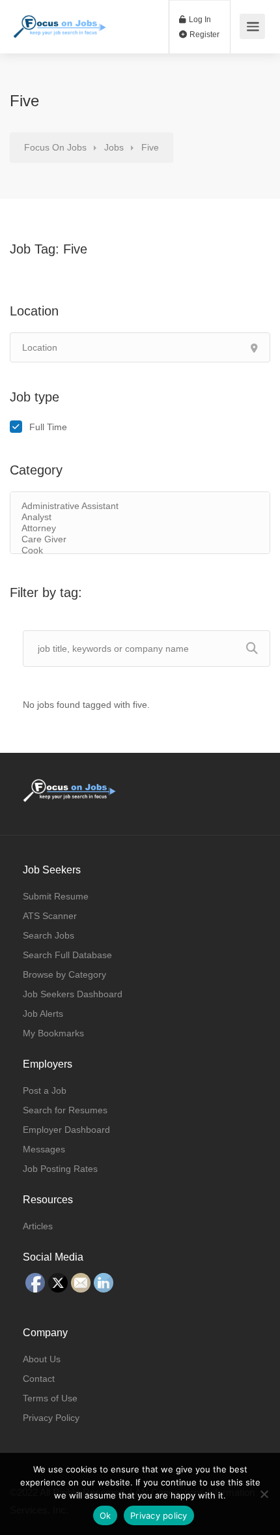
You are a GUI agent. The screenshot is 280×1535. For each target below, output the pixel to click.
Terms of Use (50, 1398)
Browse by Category (64, 974)
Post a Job (44, 1090)
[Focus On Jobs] (60, 19)
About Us (42, 1359)
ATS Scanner (50, 916)
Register (203, 34)
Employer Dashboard (66, 1129)
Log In (199, 19)
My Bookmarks (53, 1033)
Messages (44, 1149)
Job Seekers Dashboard (72, 994)
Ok (105, 1515)
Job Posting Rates (60, 1168)
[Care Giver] (140, 539)
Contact (39, 1378)
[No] (263, 1493)
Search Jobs (48, 935)
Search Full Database (67, 955)
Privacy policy (159, 1515)
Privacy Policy (51, 1417)
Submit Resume (56, 896)
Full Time (48, 427)
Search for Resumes (65, 1110)
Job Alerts (43, 1013)
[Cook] (140, 550)
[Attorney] (140, 528)
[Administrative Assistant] (140, 506)
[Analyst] (140, 517)
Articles (38, 1226)
